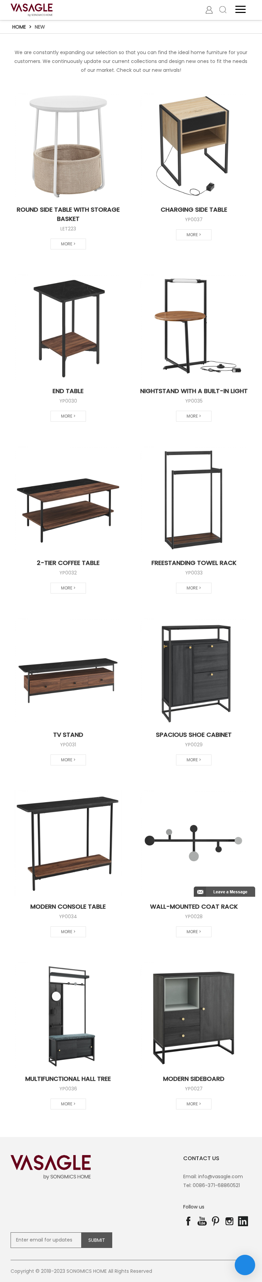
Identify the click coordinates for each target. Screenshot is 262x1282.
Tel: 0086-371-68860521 (211, 1185)
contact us (201, 1158)
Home (19, 26)
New (40, 26)
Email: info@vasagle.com (213, 1176)
